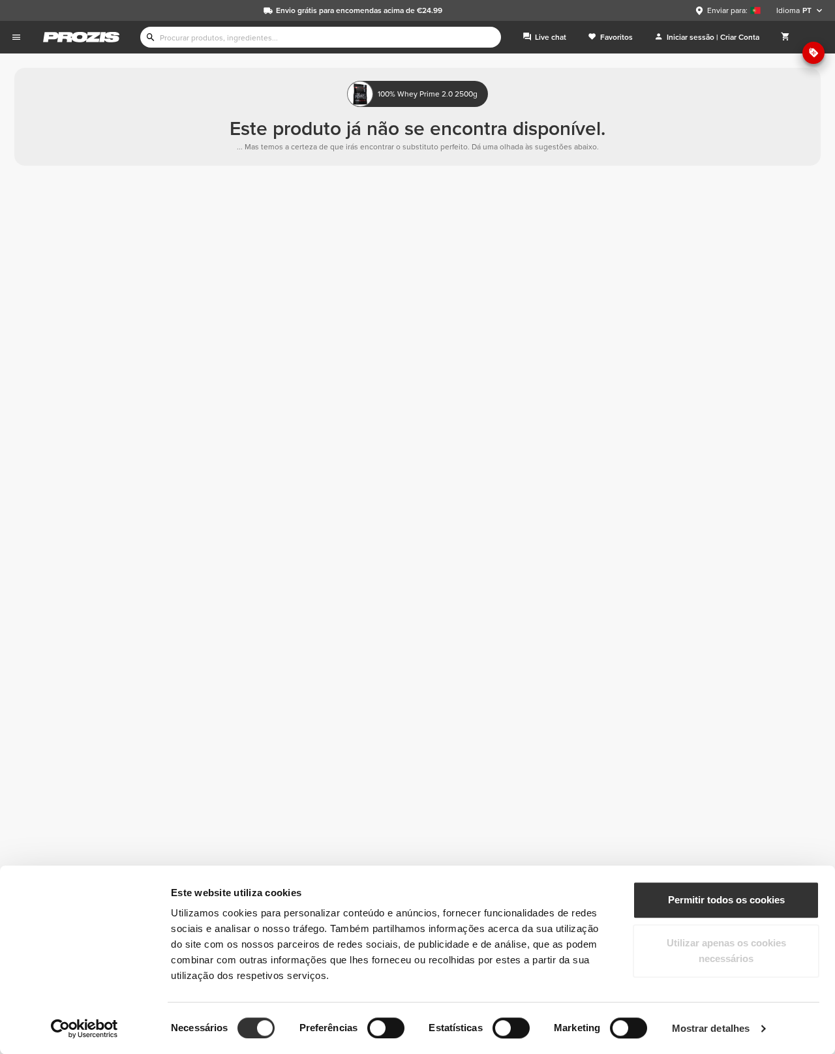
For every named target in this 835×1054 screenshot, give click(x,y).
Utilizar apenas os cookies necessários (726, 950)
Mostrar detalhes (711, 1028)
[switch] (385, 1027)
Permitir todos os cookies (726, 899)
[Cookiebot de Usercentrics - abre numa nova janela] (84, 1028)
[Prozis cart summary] (785, 37)
